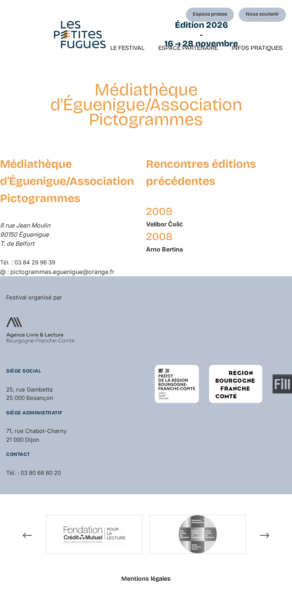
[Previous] (27, 535)
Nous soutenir (262, 14)
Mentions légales (146, 578)
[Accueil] (80, 34)
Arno (164, 249)
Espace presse (210, 14)
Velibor (164, 224)
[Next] (265, 535)
